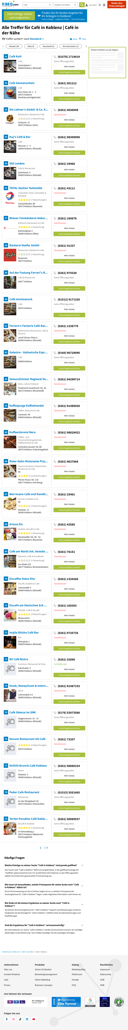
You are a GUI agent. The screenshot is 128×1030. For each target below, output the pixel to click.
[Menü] (105, 5)
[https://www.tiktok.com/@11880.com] (20, 1019)
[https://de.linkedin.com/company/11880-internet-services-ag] (27, 1019)
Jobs (6, 980)
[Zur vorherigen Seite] (40, 848)
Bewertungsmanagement (46, 974)
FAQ (74, 985)
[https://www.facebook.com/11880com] (7, 1019)
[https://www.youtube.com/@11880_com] (33, 1019)
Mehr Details (69, 66)
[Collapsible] (82, 865)
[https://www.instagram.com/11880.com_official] (13, 1019)
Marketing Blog (78, 969)
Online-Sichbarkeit (43, 969)
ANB (102, 985)
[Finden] (82, 4)
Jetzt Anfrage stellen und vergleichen (19, 15)
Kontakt (75, 980)
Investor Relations (12, 974)
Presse (7, 985)
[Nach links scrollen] (4, 46)
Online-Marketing (42, 980)
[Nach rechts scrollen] (84, 46)
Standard (35, 38)
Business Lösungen (43, 985)
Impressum (105, 969)
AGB (102, 980)
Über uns (8, 969)
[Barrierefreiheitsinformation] (101, 4)
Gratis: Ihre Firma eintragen (117, 4)
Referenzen (77, 974)
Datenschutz (105, 974)
